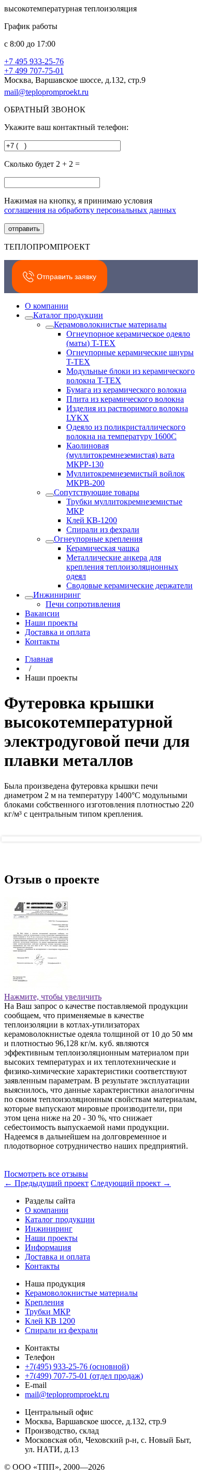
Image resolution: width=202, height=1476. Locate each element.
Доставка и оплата (57, 632)
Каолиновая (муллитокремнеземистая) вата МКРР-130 (120, 455)
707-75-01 (34, 70)
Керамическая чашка (102, 548)
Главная (39, 659)
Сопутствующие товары (96, 492)
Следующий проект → (131, 1183)
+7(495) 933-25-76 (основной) (77, 1366)
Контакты (42, 641)
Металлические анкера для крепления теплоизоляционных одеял (122, 567)
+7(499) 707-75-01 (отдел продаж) (84, 1375)
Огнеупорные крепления (98, 538)
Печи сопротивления (83, 604)
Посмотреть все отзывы (46, 1173)
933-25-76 (34, 61)
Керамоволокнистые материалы (110, 324)
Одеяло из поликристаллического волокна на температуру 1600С (125, 432)
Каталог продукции (68, 315)
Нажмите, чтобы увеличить (53, 996)
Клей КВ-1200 (91, 520)
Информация (48, 1247)
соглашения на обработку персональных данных (90, 210)
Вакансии (42, 613)
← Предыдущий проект (46, 1183)
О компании (46, 305)
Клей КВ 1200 (50, 1320)
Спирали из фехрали (102, 529)
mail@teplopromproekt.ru (46, 92)
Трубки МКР (47, 1311)
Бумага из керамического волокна (126, 389)
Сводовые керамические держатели (129, 585)
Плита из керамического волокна (125, 399)
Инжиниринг (57, 594)
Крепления (44, 1302)
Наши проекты (51, 622)
